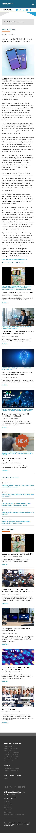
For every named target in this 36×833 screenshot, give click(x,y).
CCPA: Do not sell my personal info (14, 814)
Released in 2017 (18, 160)
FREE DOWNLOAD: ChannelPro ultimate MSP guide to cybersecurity (16, 668)
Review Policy (8, 804)
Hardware (8, 259)
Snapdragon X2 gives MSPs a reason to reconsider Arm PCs (16, 630)
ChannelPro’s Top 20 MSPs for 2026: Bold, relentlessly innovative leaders (17, 374)
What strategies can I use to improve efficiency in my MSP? (18, 513)
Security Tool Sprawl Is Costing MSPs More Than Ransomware (18, 495)
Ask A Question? (8, 761)
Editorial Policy (8, 812)
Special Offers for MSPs (11, 759)
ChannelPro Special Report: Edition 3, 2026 (17, 292)
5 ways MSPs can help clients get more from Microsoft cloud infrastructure (18, 333)
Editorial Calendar (9, 750)
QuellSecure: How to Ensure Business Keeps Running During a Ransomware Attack (16, 504)
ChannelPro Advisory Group (11, 754)
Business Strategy (22, 286)
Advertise (6, 778)
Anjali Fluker (14, 377)
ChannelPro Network (16, 295)
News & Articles (9, 29)
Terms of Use (8, 806)
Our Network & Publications (12, 752)
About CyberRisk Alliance (11, 748)
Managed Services (17, 259)
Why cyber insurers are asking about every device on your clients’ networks (18, 486)
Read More (5, 303)
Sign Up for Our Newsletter (12, 757)
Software (28, 289)
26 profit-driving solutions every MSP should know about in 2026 (15, 415)
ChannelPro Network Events (12, 768)
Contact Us (7, 801)
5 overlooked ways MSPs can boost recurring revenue (14, 459)
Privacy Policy (8, 808)
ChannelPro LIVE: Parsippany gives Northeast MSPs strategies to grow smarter (17, 590)
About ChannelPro (9, 746)
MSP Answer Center (21, 327)
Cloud (3, 259)
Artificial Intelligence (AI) (9, 286)
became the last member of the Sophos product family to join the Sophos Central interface (17, 253)
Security (24, 259)
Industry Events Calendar (11, 770)
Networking (5, 289)
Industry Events (12, 287)
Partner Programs (14, 289)
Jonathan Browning (16, 463)
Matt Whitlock (15, 418)
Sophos (4, 79)
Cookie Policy (8, 810)
